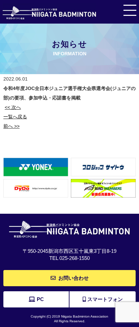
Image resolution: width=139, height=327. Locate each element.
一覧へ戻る (15, 116)
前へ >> (11, 126)
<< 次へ (13, 107)
